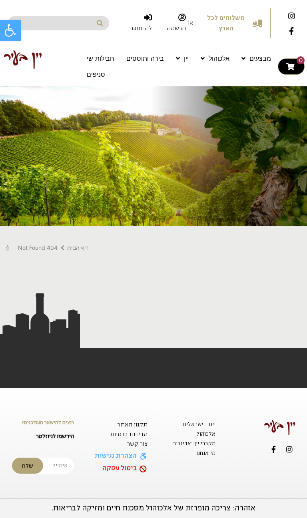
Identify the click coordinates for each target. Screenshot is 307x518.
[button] (10, 30)
